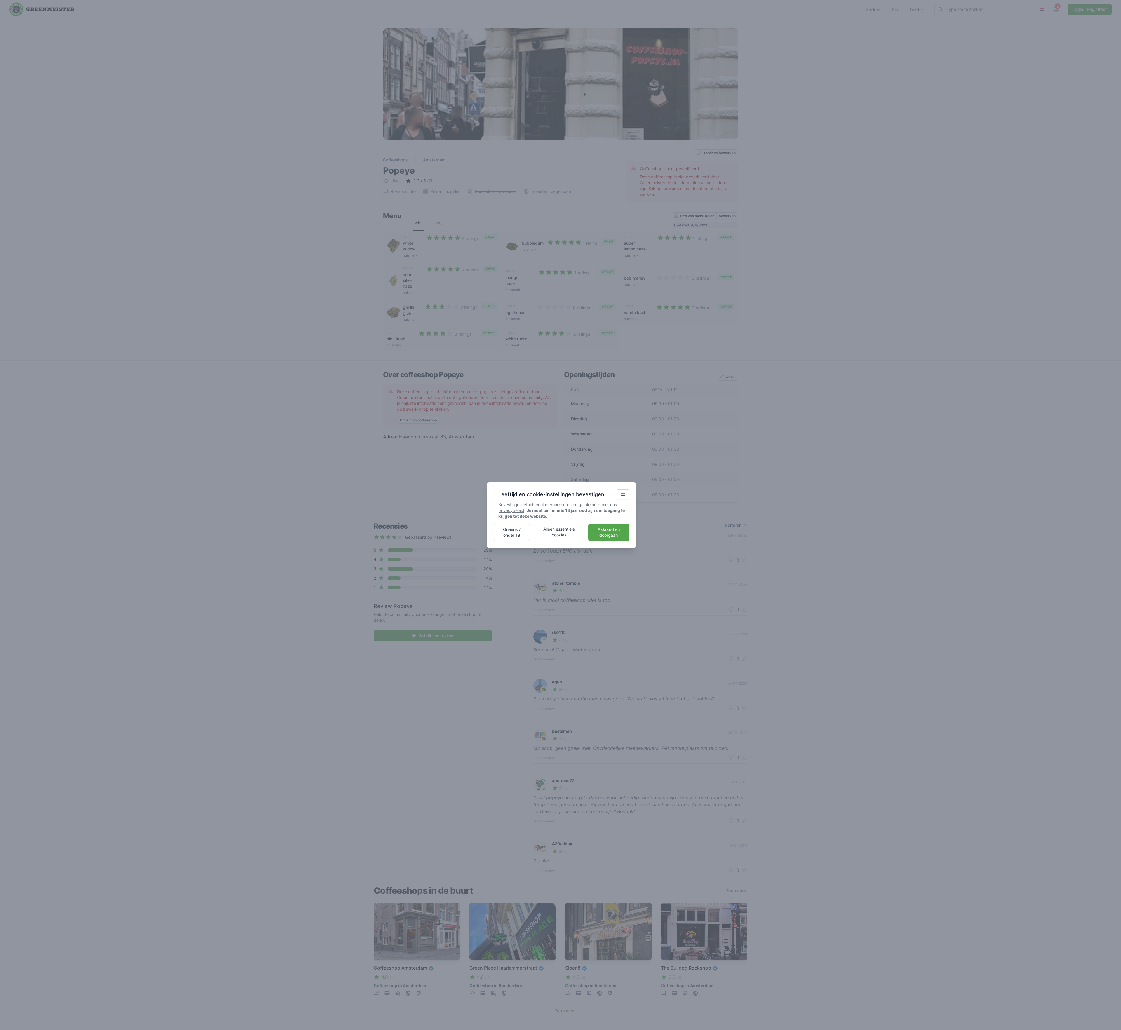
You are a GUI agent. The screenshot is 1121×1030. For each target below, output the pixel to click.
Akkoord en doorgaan (609, 532)
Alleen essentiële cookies (559, 532)
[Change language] (623, 494)
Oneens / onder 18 (512, 532)
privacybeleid (511, 510)
